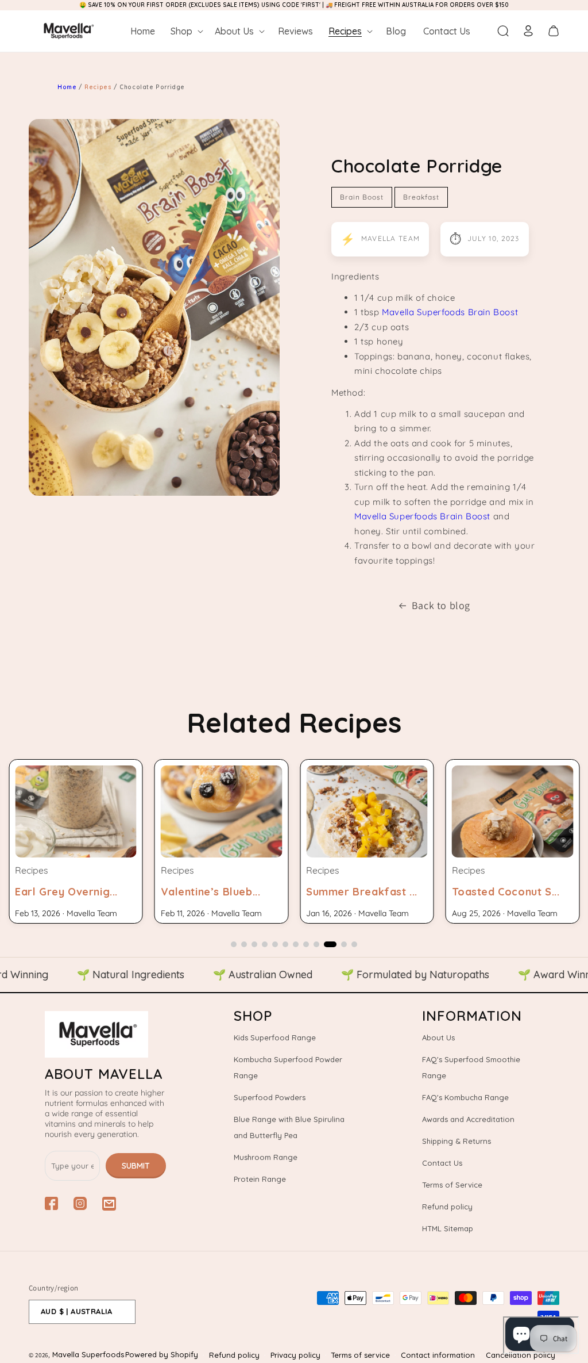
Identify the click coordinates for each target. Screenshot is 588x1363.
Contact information (438, 1355)
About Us (438, 1037)
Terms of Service (452, 1184)
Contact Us (442, 1162)
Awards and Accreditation (468, 1119)
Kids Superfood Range (275, 1037)
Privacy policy (295, 1355)
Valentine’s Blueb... (211, 891)
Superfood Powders (269, 1097)
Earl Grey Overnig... (66, 891)
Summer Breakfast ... (361, 891)
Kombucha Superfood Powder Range (288, 1067)
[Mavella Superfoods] (105, 1034)
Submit (136, 1166)
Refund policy (447, 1206)
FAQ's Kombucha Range (465, 1097)
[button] (186, 31)
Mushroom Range (265, 1157)
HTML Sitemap (447, 1228)
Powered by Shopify (161, 1354)
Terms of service (360, 1355)
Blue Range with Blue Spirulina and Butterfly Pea (289, 1127)
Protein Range (260, 1179)
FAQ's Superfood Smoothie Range (471, 1067)
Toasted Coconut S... (506, 891)
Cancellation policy (520, 1355)
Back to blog (441, 605)
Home (66, 87)
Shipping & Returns (456, 1141)
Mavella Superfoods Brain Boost (450, 312)
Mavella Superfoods (88, 1354)
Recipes (99, 87)
